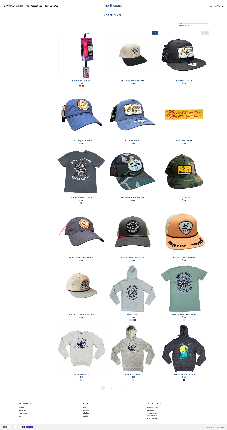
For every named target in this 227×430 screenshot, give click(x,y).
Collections (86, 413)
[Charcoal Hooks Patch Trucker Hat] (132, 231)
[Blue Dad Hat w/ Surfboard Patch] (81, 114)
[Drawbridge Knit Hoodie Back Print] (184, 348)
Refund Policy (22, 416)
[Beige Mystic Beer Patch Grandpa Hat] (132, 54)
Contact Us (21, 407)
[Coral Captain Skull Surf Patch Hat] (184, 231)
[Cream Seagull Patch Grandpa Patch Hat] (81, 288)
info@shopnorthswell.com (154, 407)
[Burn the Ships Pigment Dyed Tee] (81, 171)
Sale (56, 6)
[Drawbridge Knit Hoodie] (132, 348)
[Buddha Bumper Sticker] (184, 114)
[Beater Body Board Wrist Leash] (81, 54)
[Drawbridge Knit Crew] (81, 348)
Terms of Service (23, 413)
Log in (209, 6)
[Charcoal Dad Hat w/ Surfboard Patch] (81, 231)
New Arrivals (9, 6)
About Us (48, 6)
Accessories (36, 6)
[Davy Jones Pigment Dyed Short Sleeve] (184, 288)
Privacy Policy (22, 410)
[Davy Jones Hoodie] (132, 288)
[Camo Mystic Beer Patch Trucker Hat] (132, 171)
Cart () (216, 6)
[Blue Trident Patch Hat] (132, 114)
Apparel (19, 6)
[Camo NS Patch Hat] (184, 171)
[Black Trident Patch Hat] (184, 54)
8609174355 (150, 410)
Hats (27, 6)
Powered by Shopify (210, 427)
